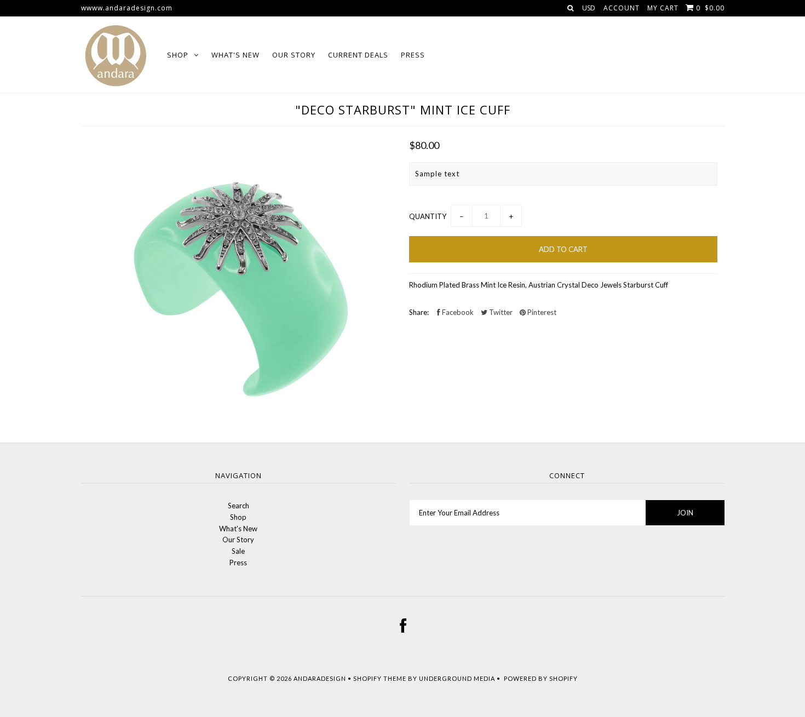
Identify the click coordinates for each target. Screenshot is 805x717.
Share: (419, 312)
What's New (235, 55)
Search (238, 505)
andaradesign (320, 678)
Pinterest (541, 312)
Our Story (293, 55)
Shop (177, 55)
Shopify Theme (379, 678)
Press (413, 55)
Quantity (427, 216)
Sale (238, 551)
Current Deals (358, 55)
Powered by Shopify (541, 678)
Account (621, 8)
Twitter (500, 312)
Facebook (457, 312)
